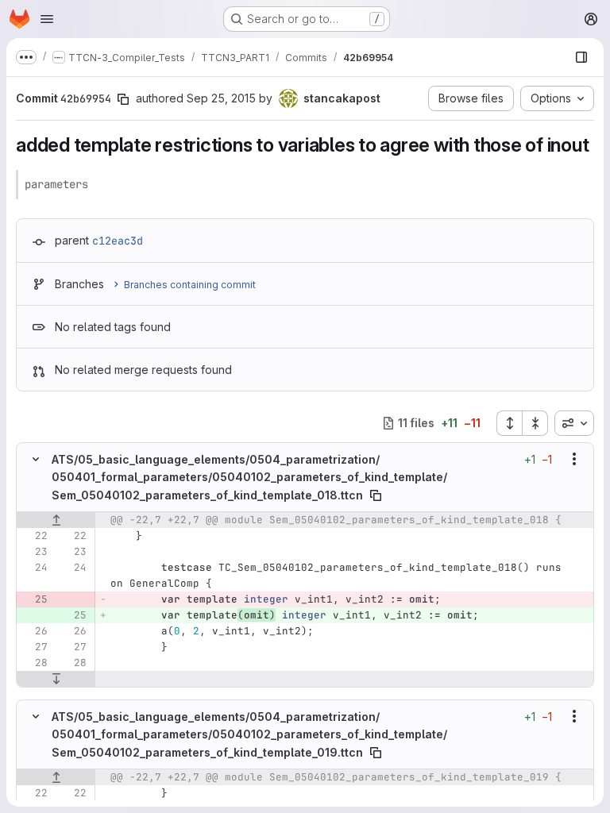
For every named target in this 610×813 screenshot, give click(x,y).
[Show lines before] (56, 519)
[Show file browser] (581, 57)
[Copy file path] (375, 494)
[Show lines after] (56, 678)
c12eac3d (117, 240)
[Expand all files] (509, 423)
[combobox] (574, 423)
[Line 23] (34, 551)
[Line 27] (34, 646)
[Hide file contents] (35, 458)
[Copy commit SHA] (123, 99)
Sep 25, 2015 (221, 98)
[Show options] (574, 458)
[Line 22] (34, 535)
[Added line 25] (73, 614)
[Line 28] (34, 662)
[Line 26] (34, 630)
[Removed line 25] (34, 599)
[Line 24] (34, 567)
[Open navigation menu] (47, 19)
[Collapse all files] (535, 423)
